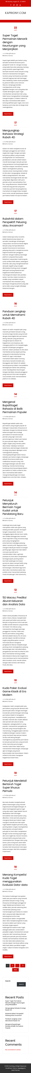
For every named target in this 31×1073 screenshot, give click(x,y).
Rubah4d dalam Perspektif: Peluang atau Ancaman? (15, 222)
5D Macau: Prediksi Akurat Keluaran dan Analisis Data (15, 601)
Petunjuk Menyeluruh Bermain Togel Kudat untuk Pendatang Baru (13, 507)
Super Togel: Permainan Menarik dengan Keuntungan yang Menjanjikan (15, 1003)
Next (15, 970)
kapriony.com (15, 13)
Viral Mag (21, 1068)
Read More (8, 114)
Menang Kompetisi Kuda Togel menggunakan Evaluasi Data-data (15, 880)
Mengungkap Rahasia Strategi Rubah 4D (13, 134)
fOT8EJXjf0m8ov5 (9, 53)
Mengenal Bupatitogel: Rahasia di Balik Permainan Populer (15, 407)
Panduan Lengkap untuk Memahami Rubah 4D (14, 315)
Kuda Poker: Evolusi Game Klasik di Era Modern (15, 691)
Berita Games (8, 56)
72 (23, 966)
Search (7, 981)
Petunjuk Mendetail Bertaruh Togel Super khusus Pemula (15, 786)
